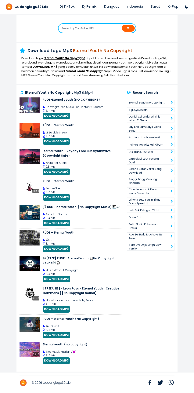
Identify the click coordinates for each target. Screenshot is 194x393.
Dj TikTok (67, 6)
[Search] (128, 28)
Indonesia (135, 6)
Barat (155, 6)
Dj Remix (89, 6)
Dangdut (111, 6)
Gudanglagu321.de (57, 382)
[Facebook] (148, 383)
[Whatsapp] (169, 383)
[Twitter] (158, 383)
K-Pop (173, 6)
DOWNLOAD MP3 (56, 116)
